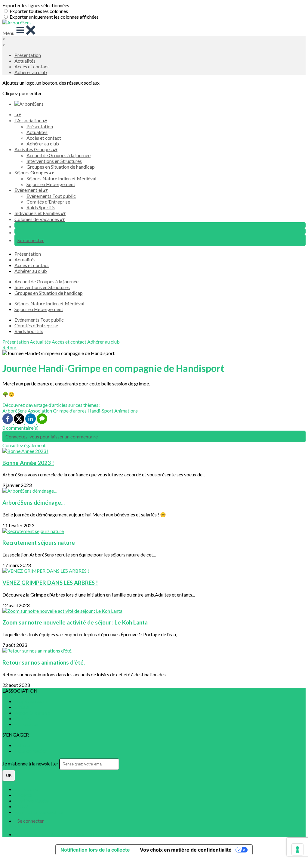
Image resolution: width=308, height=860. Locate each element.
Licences (23, 795)
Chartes (22, 718)
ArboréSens (15, 410)
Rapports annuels (32, 712)
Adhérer (22, 745)
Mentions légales (32, 800)
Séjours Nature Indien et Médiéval (61, 178)
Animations (126, 410)
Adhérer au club (30, 72)
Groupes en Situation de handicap (60, 167)
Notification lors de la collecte (95, 850)
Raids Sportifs (40, 207)
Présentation (27, 55)
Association (40, 410)
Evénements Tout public (51, 196)
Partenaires (26, 724)
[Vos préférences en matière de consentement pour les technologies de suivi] (297, 849)
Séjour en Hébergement (50, 184)
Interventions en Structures (54, 161)
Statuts (21, 707)
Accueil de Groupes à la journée (58, 155)
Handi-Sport (101, 410)
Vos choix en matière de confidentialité (186, 850)
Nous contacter (30, 751)
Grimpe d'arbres (70, 410)
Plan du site (26, 789)
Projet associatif (31, 701)
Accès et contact (31, 66)
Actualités (24, 61)
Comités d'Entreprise (48, 201)
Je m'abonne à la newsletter (30, 763)
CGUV (21, 806)
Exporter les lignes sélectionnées (35, 5)
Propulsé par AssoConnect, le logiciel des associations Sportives (80, 834)
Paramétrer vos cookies (38, 812)
